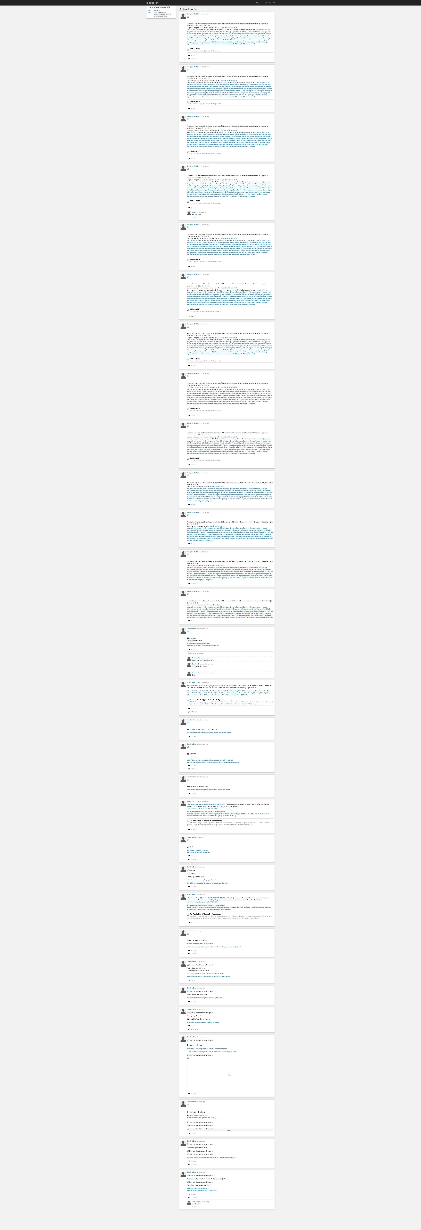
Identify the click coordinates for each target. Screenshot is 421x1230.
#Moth (189, 907)
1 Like (194, 217)
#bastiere (226, 32)
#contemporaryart (250, 36)
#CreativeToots (220, 812)
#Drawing (247, 814)
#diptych (190, 852)
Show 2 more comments (196, 654)
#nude (246, 44)
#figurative (190, 40)
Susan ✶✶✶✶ (192, 682)
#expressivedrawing (225, 38)
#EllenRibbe (191, 1049)
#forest (189, 850)
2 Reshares (194, 1029)
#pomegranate (192, 762)
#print (204, 1157)
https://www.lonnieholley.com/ (198, 1115)
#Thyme (228, 695)
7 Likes (193, 56)
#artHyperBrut (231, 44)
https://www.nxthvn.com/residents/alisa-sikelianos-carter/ (205, 973)
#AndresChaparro (193, 1188)
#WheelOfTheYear (243, 695)
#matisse (258, 32)
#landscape (207, 883)
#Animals (198, 691)
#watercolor (211, 32)
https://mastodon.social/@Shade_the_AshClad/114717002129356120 (210, 686)
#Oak (205, 693)
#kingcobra (191, 644)
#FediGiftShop (192, 812)
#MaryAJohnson (192, 760)
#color (205, 32)
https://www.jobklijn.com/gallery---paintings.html (202, 880)
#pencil (215, 762)
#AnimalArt (191, 691)
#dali (269, 32)
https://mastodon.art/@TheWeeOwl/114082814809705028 (206, 804)
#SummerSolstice (193, 695)
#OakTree (210, 693)
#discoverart (208, 42)
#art (195, 32)
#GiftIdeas (226, 816)
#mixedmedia (158, 16)
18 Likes (193, 856)
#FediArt (241, 691)
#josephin (219, 32)
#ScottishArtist (202, 812)
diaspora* (152, 2)
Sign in (258, 3)
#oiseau (206, 944)
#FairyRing (234, 691)
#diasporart (267, 34)
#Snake (241, 693)
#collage (164, 16)
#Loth (201, 944)
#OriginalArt (239, 814)
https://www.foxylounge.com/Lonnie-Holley (202, 1118)
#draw (264, 36)
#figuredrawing (237, 38)
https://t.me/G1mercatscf (229, 28)
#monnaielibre (235, 42)
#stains (205, 850)
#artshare (201, 42)
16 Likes (193, 1094)
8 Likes (193, 649)
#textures (215, 883)
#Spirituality (262, 693)
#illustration (200, 38)
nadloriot (190, 931)
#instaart (198, 36)
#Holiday (256, 691)
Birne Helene (196, 1202)
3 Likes (193, 108)
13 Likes (193, 736)
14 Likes (193, 766)
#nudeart (252, 44)
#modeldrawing (257, 38)
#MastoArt (190, 693)
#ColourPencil (264, 814)
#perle (253, 255)
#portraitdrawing (200, 40)
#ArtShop (233, 816)
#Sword (202, 695)
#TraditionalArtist (208, 816)
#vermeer (247, 255)
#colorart (219, 40)
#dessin (259, 36)
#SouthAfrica (201, 1022)
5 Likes (193, 208)
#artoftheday (205, 36)
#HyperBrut (240, 44)
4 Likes (193, 266)
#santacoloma (212, 44)
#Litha (269, 691)
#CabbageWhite (230, 814)
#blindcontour (214, 34)
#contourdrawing (225, 34)
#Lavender (262, 691)
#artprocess (245, 40)
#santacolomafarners (200, 44)
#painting (214, 38)
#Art (203, 691)
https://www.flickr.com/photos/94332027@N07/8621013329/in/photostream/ (213, 1052)
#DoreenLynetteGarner (202, 644)
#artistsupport (218, 42)
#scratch (211, 1049)
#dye (207, 760)
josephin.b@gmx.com (263, 30)
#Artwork (208, 691)
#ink (220, 762)
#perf (199, 645)
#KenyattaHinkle (192, 998)
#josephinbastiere (236, 32)
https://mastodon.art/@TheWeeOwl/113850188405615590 (206, 898)
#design (215, 1157)
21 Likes (193, 950)
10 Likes (193, 1161)
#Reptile (235, 693)
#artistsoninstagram (237, 36)
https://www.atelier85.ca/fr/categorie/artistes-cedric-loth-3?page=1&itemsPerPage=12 (214, 947)
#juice (199, 762)
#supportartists (192, 42)
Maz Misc (157, 10)
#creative (219, 36)
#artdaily (213, 36)
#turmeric (201, 760)
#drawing (245, 32)
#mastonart (191, 36)
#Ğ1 (246, 42)
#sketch (269, 36)
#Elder (220, 691)
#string (202, 790)
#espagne (265, 42)
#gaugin (264, 32)
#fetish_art (168, 14)
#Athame (214, 691)
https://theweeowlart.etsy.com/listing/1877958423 (202, 808)
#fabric (194, 850)
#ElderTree (226, 691)
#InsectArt (201, 814)
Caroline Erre (191, 629)
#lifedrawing (247, 38)
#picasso (252, 32)
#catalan (258, 42)
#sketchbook (191, 38)
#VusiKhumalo (192, 1022)
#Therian (208, 695)
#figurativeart (242, 34)
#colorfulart (227, 40)
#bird (211, 944)
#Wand (234, 695)
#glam (195, 645)
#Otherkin (217, 693)
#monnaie (226, 42)
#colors (213, 40)
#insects (195, 814)
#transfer (210, 762)
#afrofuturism (223, 976)
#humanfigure (267, 38)
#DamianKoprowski (193, 733)
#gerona (190, 44)
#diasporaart (259, 34)
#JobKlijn (190, 883)
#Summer (269, 693)
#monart (223, 44)
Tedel (194, 212)
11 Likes (193, 1001)
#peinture (208, 38)
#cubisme (190, 34)
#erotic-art (157, 14)
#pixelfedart (206, 34)
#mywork (190, 32)
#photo (213, 645)
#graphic (209, 1157)
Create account (270, 3)
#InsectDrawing (211, 814)
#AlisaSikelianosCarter (194, 976)
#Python (229, 693)
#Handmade (248, 691)
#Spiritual (254, 693)
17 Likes (193, 793)
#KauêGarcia (191, 1157)
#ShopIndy (218, 816)
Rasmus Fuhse (197, 658)
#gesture (235, 34)
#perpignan (251, 42)
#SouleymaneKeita (193, 790)
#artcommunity (254, 40)
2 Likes (193, 504)
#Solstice (247, 693)
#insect (189, 814)
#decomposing (214, 760)
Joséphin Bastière (193, 14)
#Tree (224, 695)
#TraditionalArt (216, 695)
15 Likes (193, 1026)
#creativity (226, 36)
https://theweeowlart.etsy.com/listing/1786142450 (202, 902)
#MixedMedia (198, 693)
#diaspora (250, 34)
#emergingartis (265, 40)
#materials (229, 760)
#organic (190, 645)
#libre (242, 42)
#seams (199, 850)
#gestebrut (197, 34)
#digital (162, 14)
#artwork (199, 32)
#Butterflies (220, 814)
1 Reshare (194, 59)
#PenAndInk (255, 814)
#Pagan (223, 693)
